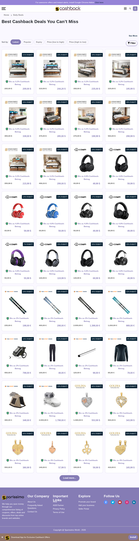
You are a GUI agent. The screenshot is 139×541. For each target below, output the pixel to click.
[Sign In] (135, 8)
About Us (31, 502)
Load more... (69, 478)
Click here (99, 2)
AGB (55, 502)
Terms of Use (58, 512)
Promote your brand (87, 502)
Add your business (86, 505)
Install (133, 537)
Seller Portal (83, 509)
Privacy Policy (59, 509)
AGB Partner (58, 505)
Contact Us (32, 512)
